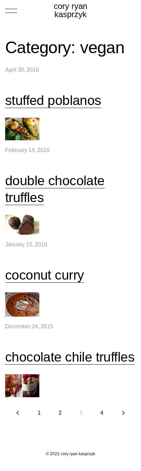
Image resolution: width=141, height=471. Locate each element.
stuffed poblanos (53, 100)
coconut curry (44, 275)
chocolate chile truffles (69, 357)
